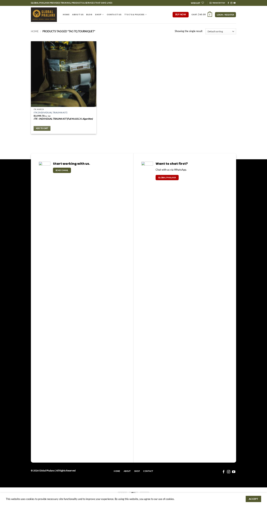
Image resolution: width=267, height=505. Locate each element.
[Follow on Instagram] (231, 3)
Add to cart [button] (42, 128)
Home (66, 14)
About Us (78, 14)
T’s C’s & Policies (134, 14)
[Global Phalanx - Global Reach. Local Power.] (44, 14)
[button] (217, 2)
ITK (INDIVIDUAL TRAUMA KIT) (50, 112)
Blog (89, 14)
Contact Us (114, 14)
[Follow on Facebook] (228, 3)
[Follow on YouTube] (235, 3)
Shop (98, 14)
